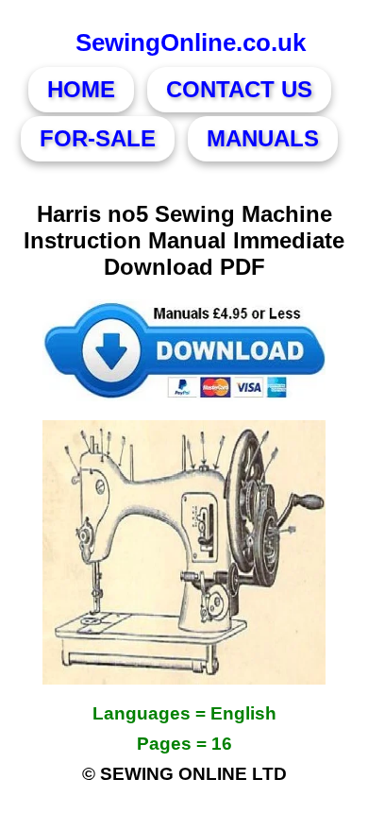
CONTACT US (239, 89)
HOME (81, 89)
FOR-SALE (98, 138)
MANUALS (263, 138)
